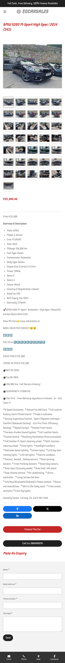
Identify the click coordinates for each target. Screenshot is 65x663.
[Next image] (57, 66)
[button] (8, 102)
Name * (6, 569)
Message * (7, 613)
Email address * (9, 584)
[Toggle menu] (5, 12)
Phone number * (10, 598)
